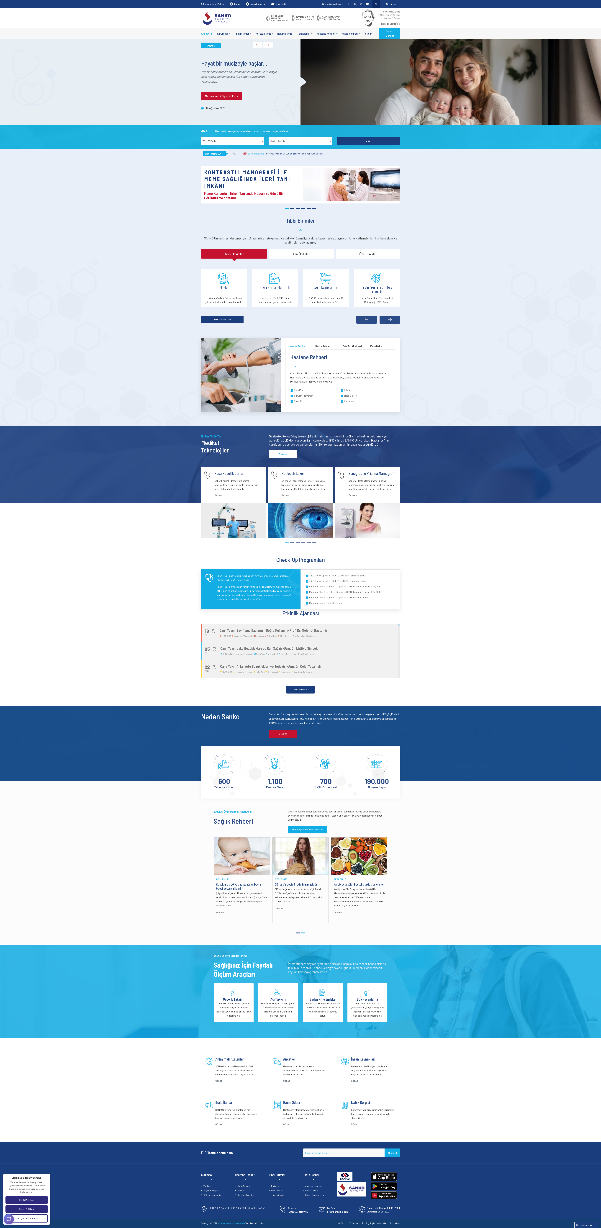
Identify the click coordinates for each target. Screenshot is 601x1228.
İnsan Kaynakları (258, 4)
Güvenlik (298, 401)
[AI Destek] (8, 1219)
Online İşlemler (389, 33)
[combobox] (232, 141)
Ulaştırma (349, 401)
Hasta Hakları (311, 1190)
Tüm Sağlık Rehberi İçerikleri (308, 829)
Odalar (347, 390)
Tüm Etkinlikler (300, 689)
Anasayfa (206, 33)
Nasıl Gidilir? (350, 395)
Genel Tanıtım (301, 390)
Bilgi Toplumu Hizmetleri (376, 1223)
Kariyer (237, 4)
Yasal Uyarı (354, 1223)
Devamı (218, 495)
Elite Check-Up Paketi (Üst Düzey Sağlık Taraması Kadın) (337, 581)
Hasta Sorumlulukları (315, 1195)
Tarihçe (207, 1186)
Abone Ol (392, 1152)
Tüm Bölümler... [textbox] (210, 141)
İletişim (368, 33)
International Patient (215, 4)
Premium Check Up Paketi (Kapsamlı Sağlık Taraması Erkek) (339, 597)
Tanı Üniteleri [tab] (301, 254)
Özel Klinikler (277, 1190)
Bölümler (275, 1186)
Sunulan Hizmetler (303, 395)
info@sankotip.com (334, 4)
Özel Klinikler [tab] (368, 254)
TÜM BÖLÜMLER (222, 319)
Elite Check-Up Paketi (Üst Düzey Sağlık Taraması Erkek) (337, 575)
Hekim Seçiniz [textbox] (277, 141)
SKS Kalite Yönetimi (212, 1195)
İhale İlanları (281, 4)
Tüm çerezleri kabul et (27, 1218)
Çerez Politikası (26, 1209)
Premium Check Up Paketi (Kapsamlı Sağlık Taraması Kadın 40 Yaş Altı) (344, 586)
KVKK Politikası (26, 1200)
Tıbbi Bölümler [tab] (234, 254)
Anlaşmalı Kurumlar (314, 1186)
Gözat (218, 1081)
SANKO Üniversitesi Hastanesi (231, 1223)
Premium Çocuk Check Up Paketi (325, 602)
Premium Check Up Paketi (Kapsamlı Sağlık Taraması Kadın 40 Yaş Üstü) (345, 592)
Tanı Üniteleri (277, 1195)
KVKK (340, 1223)
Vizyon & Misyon (210, 1190)
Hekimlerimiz (284, 33)
